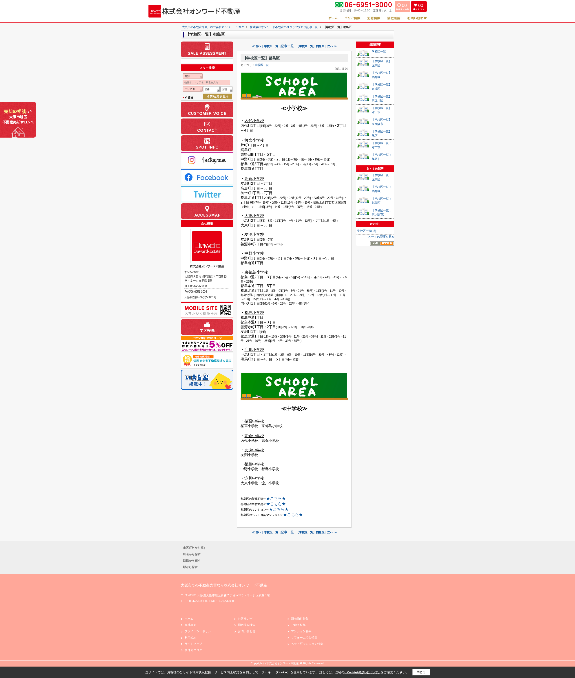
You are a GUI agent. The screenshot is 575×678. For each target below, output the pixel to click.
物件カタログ (193, 650)
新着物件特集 (300, 618)
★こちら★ (276, 498)
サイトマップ (193, 643)
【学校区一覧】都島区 (261, 58)
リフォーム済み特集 (304, 637)
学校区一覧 (262, 65)
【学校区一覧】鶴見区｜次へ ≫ (316, 46)
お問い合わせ (246, 631)
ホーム (189, 618)
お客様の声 (245, 618)
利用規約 (190, 637)
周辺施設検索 (246, 625)
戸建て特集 (298, 625)
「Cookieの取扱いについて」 (362, 672)
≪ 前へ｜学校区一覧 (265, 46)
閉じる (421, 672)
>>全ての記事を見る (381, 236)
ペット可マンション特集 (307, 643)
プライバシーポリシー (199, 631)
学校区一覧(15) (366, 231)
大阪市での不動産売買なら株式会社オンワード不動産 (224, 585)
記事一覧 (287, 46)
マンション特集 (301, 631)
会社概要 (190, 625)
